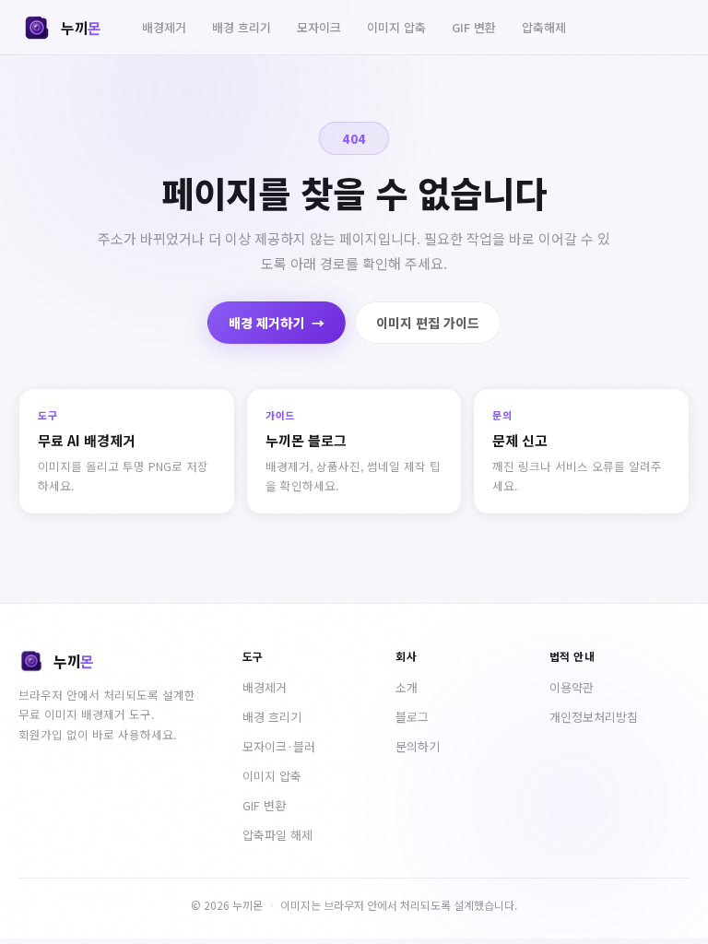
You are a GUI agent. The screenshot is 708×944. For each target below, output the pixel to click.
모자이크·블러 (278, 746)
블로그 (412, 717)
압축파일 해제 (277, 835)
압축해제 (544, 27)
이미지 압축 (396, 27)
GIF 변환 (474, 27)
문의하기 (417, 746)
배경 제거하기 (276, 322)
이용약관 (571, 687)
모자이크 (319, 27)
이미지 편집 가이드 (427, 322)
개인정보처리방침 (593, 717)
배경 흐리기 (241, 27)
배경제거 (164, 27)
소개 (406, 687)
